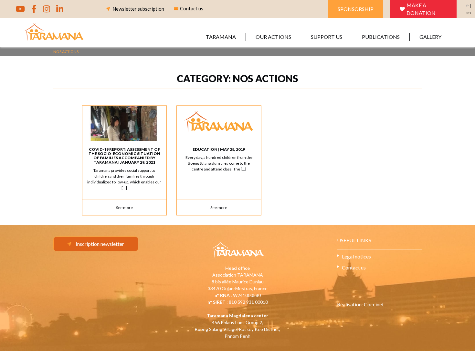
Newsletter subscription (138, 9)
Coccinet (374, 304)
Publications (381, 37)
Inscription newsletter (100, 244)
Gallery (430, 37)
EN (468, 12)
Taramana (221, 37)
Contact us (354, 267)
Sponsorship (356, 9)
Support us (326, 37)
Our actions (273, 37)
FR (467, 5)
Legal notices (356, 256)
